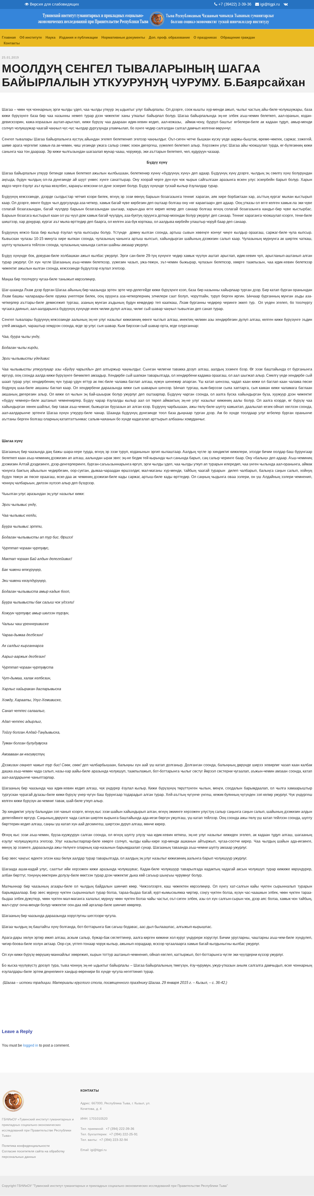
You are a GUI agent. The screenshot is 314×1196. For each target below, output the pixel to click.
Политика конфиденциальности (26, 1146)
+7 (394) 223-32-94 (113, 1140)
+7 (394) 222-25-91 (123, 1134)
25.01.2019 (10, 57)
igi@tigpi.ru (269, 4)
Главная (9, 37)
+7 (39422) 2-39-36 (234, 4)
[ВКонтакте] (286, 4)
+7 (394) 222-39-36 (120, 1129)
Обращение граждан (237, 37)
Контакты (12, 43)
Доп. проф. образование (169, 37)
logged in (30, 1045)
